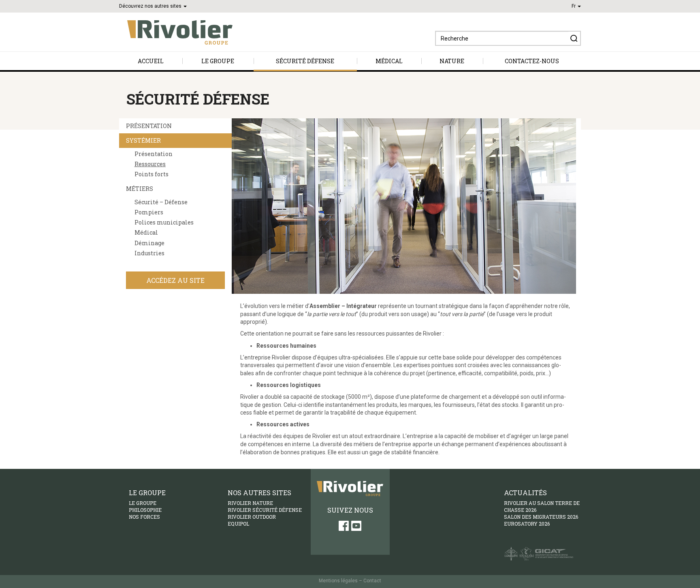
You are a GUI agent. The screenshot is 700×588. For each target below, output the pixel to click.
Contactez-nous (532, 61)
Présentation (149, 126)
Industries (149, 253)
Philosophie (145, 510)
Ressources (150, 164)
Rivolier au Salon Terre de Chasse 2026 (542, 506)
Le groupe (217, 61)
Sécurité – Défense (161, 202)
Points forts (151, 174)
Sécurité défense (305, 61)
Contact (372, 581)
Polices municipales (164, 222)
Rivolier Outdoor (252, 516)
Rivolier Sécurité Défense (265, 510)
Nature (452, 61)
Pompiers (148, 212)
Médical (389, 61)
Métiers (139, 188)
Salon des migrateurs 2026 (541, 516)
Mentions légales (338, 581)
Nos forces (144, 516)
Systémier (143, 140)
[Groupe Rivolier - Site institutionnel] (176, 32)
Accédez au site (175, 280)
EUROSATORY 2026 (527, 523)
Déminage (149, 243)
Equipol (238, 523)
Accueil (151, 61)
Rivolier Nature (250, 503)
